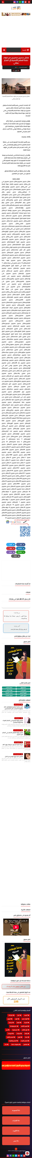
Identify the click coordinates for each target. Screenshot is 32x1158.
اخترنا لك (11, 1015)
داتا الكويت (16, 1131)
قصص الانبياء (24, 1041)
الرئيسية (24, 50)
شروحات (10, 1033)
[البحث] (3, 2)
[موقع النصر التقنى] (16, 8)
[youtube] (25, 2)
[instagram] (14, 2)
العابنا (18, 1022)
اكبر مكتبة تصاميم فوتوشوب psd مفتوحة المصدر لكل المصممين (13, 708)
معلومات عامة (15, 1044)
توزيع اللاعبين (23, 693)
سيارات (18, 1033)
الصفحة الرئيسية (23, 67)
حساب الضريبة (9, 693)
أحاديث (26, 1015)
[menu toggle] (29, 2)
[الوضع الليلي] (27, 1153)
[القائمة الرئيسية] (4, 50)
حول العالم (25, 1030)
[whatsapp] (20, 2)
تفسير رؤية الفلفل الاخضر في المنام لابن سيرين (12, 733)
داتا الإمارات (16, 1120)
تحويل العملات (9, 695)
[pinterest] (19, 1155)
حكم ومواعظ (13, 1026)
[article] (16, 566)
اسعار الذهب (9, 687)
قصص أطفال (10, 1037)
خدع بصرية (15, 1030)
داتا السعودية (16, 1110)
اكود (16, 1019)
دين (7, 1030)
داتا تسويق (23, 687)
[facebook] (17, 2)
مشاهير (26, 1044)
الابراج (9, 1019)
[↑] (16, 1149)
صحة (26, 1037)
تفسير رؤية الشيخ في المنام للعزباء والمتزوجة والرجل (13, 721)
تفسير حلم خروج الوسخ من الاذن (14, 756)
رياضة (26, 1033)
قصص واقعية (12, 1041)
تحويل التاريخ (23, 695)
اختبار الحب (23, 690)
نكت (6, 1044)
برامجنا (10, 1022)
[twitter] (23, 2)
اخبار (16, 67)
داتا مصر (16, 1141)
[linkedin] (21, 1155)
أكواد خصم (25, 1019)
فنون (19, 1037)
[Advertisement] (16, 33)
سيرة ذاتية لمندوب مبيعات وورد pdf (13, 744)
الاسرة (26, 1022)
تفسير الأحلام (24, 1026)
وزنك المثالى (9, 690)
